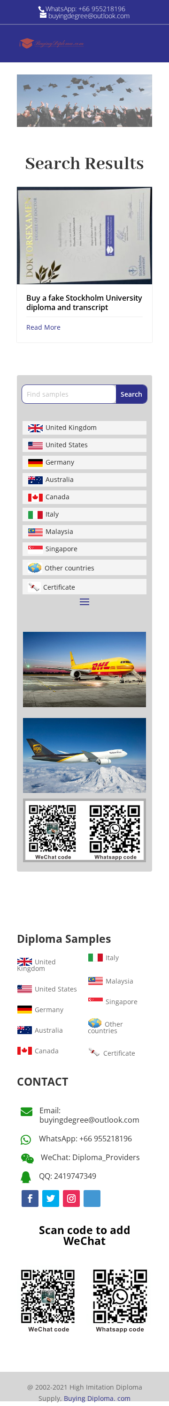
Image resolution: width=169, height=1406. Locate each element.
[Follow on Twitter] (50, 1198)
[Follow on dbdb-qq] (92, 1198)
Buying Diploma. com (97, 1398)
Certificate (59, 587)
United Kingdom (71, 427)
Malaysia (59, 531)
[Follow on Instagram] (71, 1198)
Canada (57, 496)
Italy (52, 514)
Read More (43, 327)
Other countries (69, 567)
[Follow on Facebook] (30, 1198)
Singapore (61, 548)
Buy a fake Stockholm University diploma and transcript (84, 302)
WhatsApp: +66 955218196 (85, 1138)
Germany (60, 462)
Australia (60, 479)
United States (67, 444)
